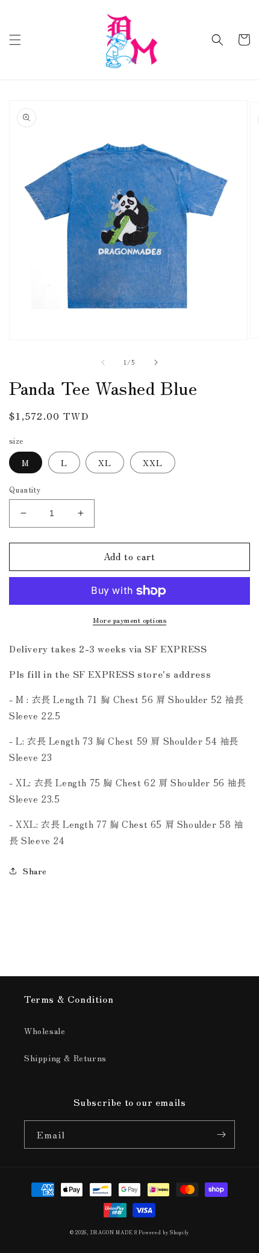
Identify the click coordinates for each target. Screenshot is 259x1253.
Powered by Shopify (164, 1232)
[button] (15, 40)
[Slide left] (103, 362)
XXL (153, 462)
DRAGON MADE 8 (114, 1232)
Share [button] (35, 871)
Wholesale (44, 1030)
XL (104, 462)
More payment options (129, 619)
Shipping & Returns (65, 1058)
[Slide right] (156, 362)
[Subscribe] (221, 1134)
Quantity (24, 489)
